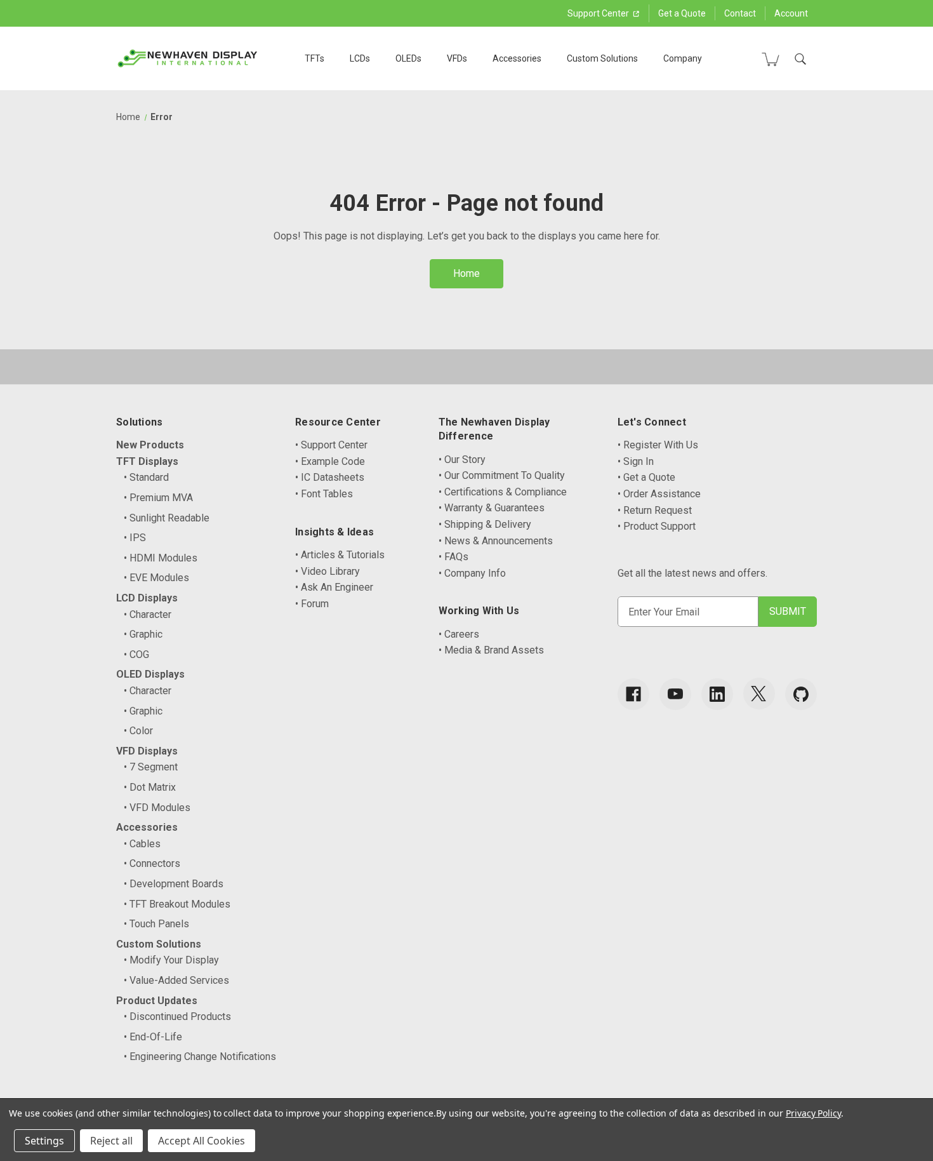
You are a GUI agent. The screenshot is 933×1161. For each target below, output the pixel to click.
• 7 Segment (151, 767)
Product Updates (156, 1001)
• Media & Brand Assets (491, 650)
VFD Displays (147, 751)
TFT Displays (147, 461)
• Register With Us (658, 445)
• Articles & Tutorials (340, 555)
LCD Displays (147, 598)
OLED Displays (150, 674)
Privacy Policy (813, 1113)
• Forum (312, 604)
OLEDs (408, 58)
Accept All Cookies (201, 1141)
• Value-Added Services (176, 980)
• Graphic (143, 634)
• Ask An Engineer (334, 587)
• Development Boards (173, 884)
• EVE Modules (156, 578)
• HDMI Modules (160, 558)
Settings (44, 1141)
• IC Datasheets (329, 477)
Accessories (517, 58)
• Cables (142, 844)
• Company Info (472, 573)
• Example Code (330, 461)
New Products (150, 445)
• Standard (146, 477)
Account (791, 13)
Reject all (111, 1141)
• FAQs (453, 557)
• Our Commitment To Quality (502, 475)
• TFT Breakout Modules (177, 904)
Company (682, 58)
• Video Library (327, 571)
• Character (147, 614)
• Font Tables (324, 494)
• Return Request (655, 510)
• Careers (459, 634)
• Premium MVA (158, 498)
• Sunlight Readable (166, 518)
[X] (759, 693)
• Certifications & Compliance (503, 492)
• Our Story (462, 459)
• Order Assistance (659, 494)
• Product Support (657, 526)
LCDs (360, 58)
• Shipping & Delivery (485, 524)
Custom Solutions (602, 58)
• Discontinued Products (177, 1016)
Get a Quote (682, 13)
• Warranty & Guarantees (492, 508)
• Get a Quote (646, 477)
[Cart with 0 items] (770, 59)
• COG (136, 654)
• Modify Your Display (171, 960)
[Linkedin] (717, 694)
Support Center (599, 13)
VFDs (457, 58)
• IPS (135, 538)
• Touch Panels (156, 924)
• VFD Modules (157, 808)
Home (466, 273)
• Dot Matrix (150, 787)
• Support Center (331, 445)
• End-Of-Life (153, 1037)
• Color (138, 731)
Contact (740, 13)
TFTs (314, 58)
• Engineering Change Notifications (200, 1056)
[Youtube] (675, 694)
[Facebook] (633, 694)
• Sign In (636, 461)
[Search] (800, 59)
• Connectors (152, 863)
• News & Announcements (496, 541)
